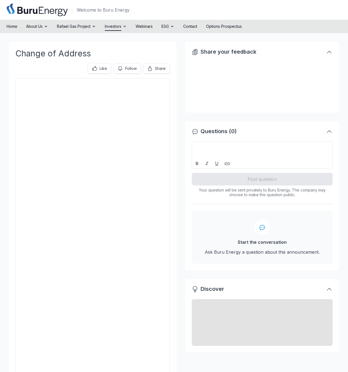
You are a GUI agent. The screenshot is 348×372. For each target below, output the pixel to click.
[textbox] (262, 146)
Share (160, 68)
